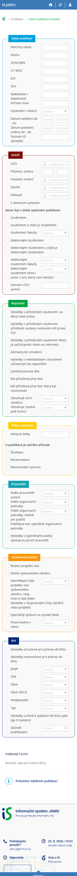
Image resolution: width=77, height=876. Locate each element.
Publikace (17, 19)
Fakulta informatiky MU (41, 815)
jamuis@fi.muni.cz (20, 849)
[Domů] (51, 5)
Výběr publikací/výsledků (44, 19)
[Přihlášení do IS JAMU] (70, 5)
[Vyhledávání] (60, 5)
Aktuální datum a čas (60, 845)
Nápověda (17, 857)
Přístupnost (54, 861)
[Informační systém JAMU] (4, 19)
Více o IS (54, 857)
